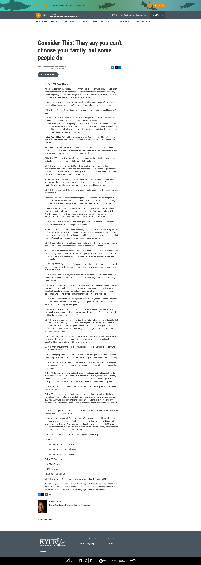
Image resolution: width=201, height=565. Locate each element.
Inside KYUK (69, 22)
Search (149, 22)
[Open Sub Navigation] (48, 22)
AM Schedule (84, 22)
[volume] (44, 15)
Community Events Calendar (132, 22)
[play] (38, 15)
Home (38, 22)
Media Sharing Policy (87, 544)
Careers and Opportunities (89, 539)
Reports (110, 544)
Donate (160, 5)
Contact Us (111, 539)
